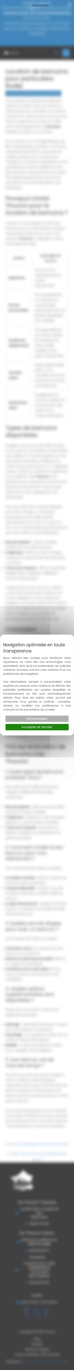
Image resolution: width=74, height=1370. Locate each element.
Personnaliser (37, 718)
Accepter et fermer (37, 727)
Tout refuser (40, 5)
